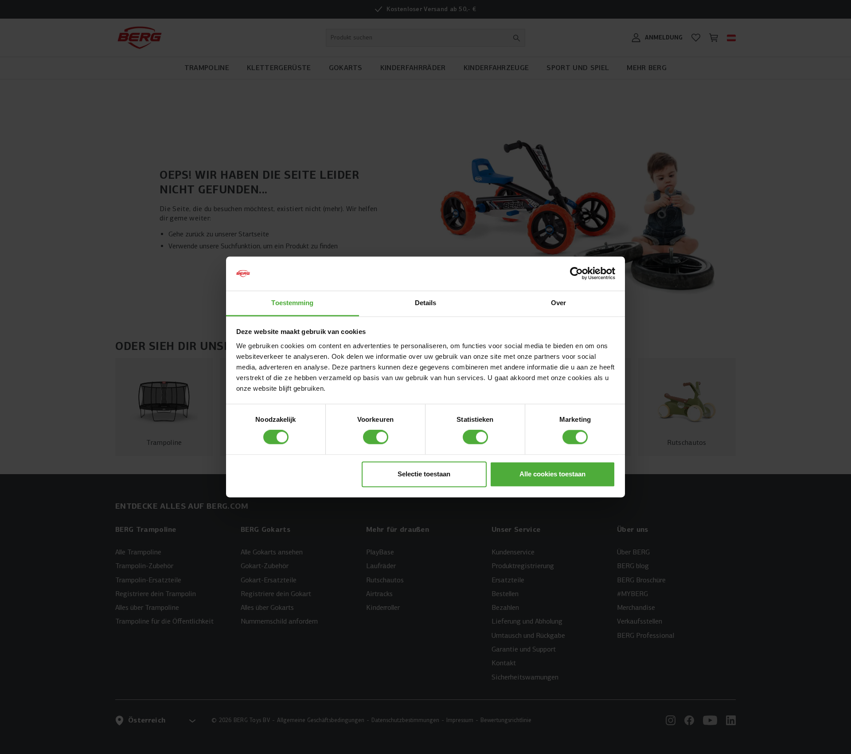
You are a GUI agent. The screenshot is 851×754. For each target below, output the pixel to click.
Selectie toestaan (424, 474)
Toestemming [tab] (292, 302)
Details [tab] (426, 302)
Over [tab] (558, 302)
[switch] (375, 437)
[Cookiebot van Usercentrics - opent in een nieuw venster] (576, 273)
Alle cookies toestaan (552, 474)
